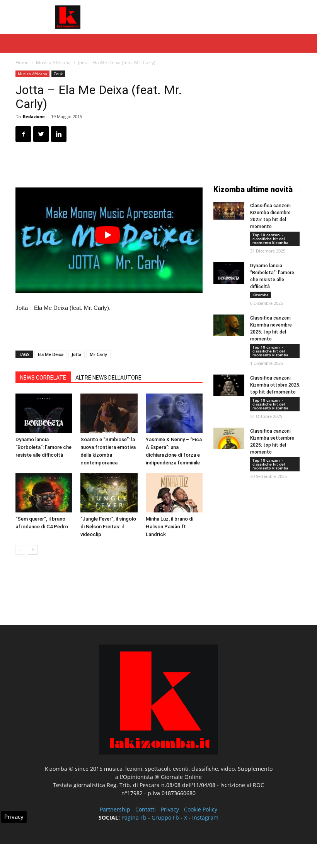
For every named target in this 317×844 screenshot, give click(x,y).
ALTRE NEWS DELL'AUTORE (108, 378)
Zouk (58, 73)
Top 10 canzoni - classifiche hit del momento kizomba (270, 238)
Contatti (145, 809)
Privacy (170, 809)
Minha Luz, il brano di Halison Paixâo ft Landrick (169, 526)
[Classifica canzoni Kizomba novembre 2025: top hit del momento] (228, 325)
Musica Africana (53, 62)
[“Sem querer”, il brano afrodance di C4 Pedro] (43, 492)
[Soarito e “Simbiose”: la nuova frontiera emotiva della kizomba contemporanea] (108, 413)
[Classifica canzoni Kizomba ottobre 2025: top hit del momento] (228, 385)
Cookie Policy (200, 809)
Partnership (115, 809)
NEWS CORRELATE (43, 378)
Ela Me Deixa (50, 354)
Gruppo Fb (165, 817)
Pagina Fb (134, 817)
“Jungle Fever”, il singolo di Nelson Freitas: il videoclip (108, 526)
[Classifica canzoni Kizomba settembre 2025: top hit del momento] (228, 438)
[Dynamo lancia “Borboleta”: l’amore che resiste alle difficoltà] (43, 413)
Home (22, 62)
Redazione (34, 116)
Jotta (76, 354)
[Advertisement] (210, 17)
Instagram (205, 817)
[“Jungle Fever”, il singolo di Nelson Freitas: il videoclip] (108, 492)
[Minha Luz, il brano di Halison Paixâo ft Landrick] (174, 492)
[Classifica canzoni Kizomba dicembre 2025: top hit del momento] (228, 211)
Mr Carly (98, 354)
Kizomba (260, 294)
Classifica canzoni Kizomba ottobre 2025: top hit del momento (275, 385)
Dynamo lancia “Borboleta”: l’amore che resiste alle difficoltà (43, 447)
